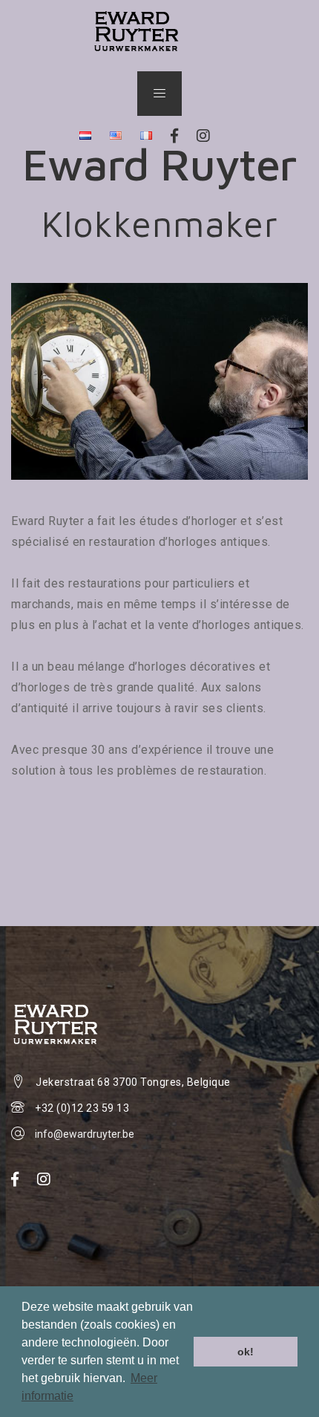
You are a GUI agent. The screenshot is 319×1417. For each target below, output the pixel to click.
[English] (116, 136)
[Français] (146, 136)
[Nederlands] (85, 136)
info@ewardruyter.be (84, 1134)
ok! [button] (245, 1352)
